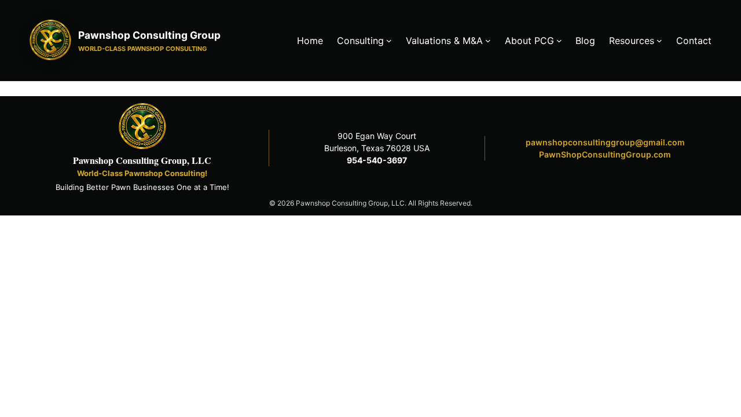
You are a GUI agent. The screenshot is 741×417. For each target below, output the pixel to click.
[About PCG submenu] (559, 40)
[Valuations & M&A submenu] (488, 40)
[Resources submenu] (659, 40)
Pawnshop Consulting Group (149, 35)
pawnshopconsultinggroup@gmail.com (605, 142)
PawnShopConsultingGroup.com (605, 154)
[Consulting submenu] (389, 40)
